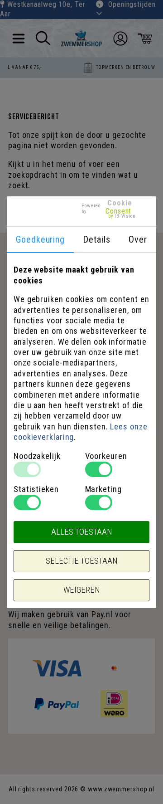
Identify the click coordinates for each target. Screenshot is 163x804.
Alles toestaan (81, 532)
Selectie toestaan (81, 561)
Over (138, 239)
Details (96, 239)
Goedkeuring (40, 239)
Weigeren (81, 590)
